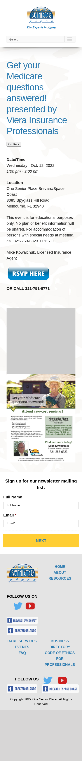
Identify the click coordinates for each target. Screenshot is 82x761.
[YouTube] (30, 606)
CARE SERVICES (22, 641)
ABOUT (60, 572)
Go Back (13, 144)
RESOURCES (60, 578)
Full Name (12, 497)
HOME (60, 567)
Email (9, 515)
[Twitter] (18, 606)
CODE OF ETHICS (60, 653)
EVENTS (22, 647)
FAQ (22, 653)
